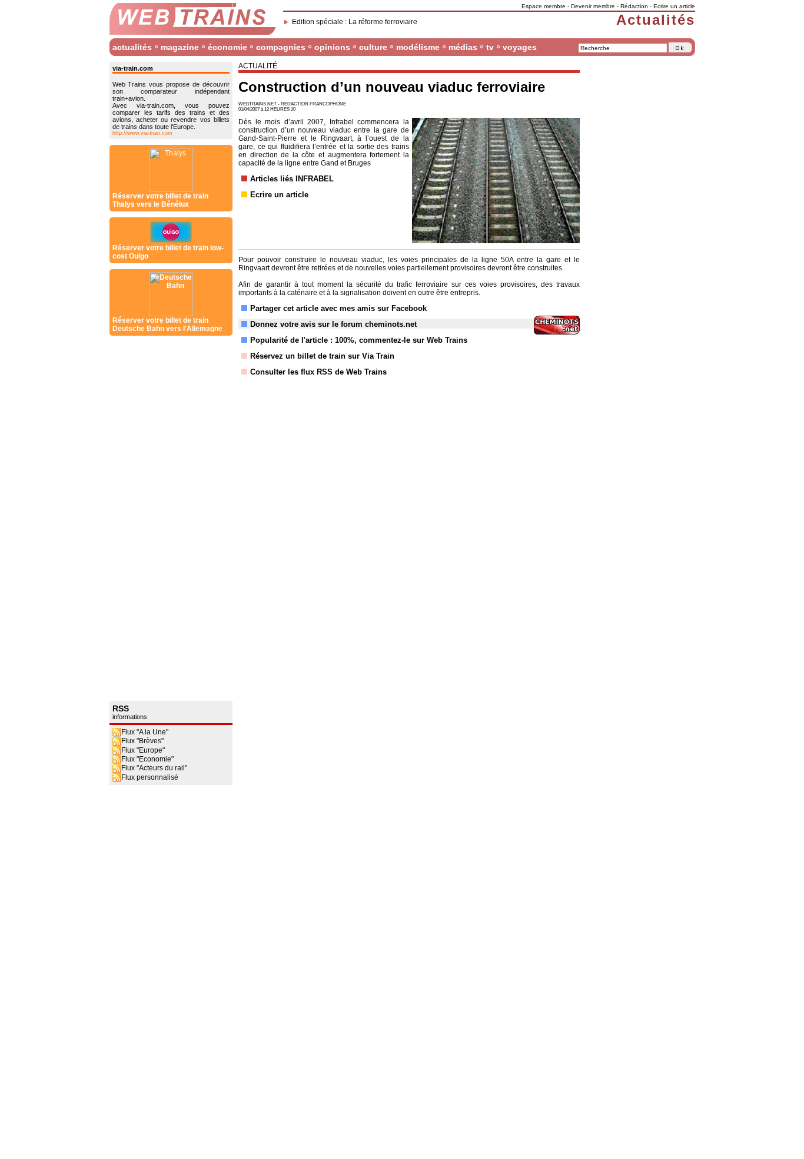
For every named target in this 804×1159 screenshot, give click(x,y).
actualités (132, 47)
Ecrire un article (674, 6)
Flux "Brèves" (142, 741)
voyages (520, 47)
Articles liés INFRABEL (292, 178)
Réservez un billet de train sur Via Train (322, 356)
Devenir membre (593, 6)
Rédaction (634, 6)
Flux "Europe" (143, 750)
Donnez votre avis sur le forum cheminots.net (333, 324)
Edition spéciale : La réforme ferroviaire (354, 22)
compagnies (280, 47)
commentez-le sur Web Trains (413, 340)
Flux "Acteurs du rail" (154, 768)
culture (373, 47)
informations (129, 716)
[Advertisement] (156, 518)
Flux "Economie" (147, 759)
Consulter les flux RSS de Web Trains (318, 371)
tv (490, 47)
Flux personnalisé (149, 777)
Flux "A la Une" (144, 732)
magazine (180, 47)
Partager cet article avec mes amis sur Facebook (338, 308)
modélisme (418, 47)
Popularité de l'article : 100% (302, 340)
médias (462, 47)
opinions (332, 47)
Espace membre (543, 6)
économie (227, 47)
